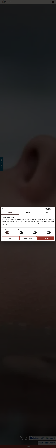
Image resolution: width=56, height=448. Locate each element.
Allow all (46, 238)
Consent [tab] (10, 212)
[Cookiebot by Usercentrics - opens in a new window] (45, 209)
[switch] (21, 232)
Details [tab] (28, 212)
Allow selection (28, 238)
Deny (10, 238)
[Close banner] (53, 208)
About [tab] (46, 212)
